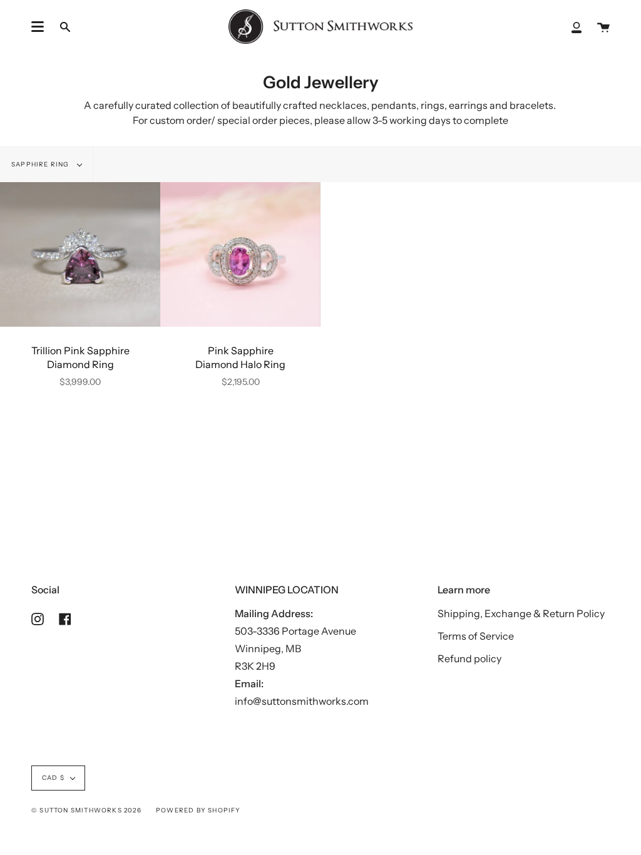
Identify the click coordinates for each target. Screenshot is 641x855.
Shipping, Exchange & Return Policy (521, 613)
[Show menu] (37, 26)
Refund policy (469, 658)
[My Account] (576, 26)
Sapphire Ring (41, 164)
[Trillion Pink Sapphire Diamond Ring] (80, 254)
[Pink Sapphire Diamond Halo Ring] (240, 254)
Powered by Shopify (198, 810)
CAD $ (53, 778)
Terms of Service (476, 636)
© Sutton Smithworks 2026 (86, 810)
